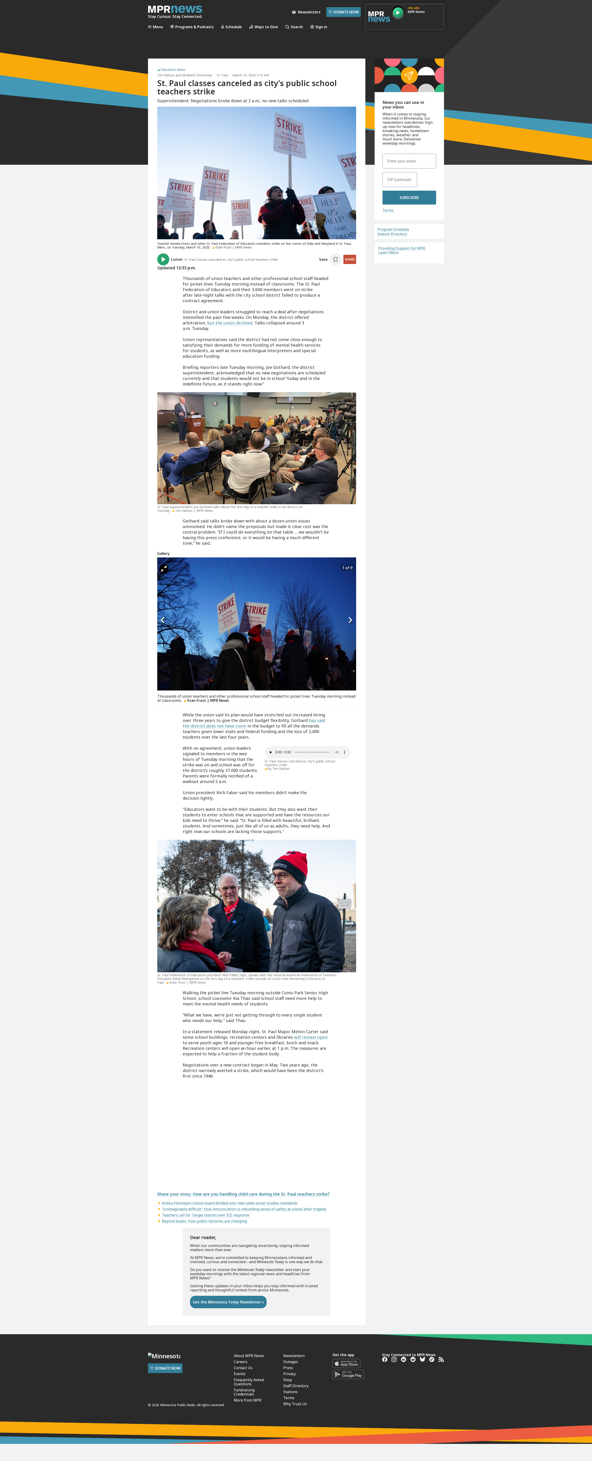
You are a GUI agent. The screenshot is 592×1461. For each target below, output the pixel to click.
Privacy (289, 1373)
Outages (290, 1361)
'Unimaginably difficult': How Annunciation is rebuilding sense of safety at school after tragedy (244, 1209)
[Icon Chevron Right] (350, 620)
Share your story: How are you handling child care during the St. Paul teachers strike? (243, 1194)
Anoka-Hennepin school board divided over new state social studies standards (229, 1203)
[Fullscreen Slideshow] (163, 569)
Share (350, 259)
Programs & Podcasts (194, 27)
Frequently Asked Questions (249, 1381)
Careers (240, 1361)
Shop (287, 1379)
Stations (290, 1391)
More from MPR (247, 1400)
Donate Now (343, 12)
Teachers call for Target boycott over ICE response (205, 1215)
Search (297, 27)
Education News (173, 69)
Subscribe (409, 197)
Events (239, 1373)
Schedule (233, 27)
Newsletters (294, 1355)
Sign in (321, 27)
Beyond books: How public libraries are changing (204, 1221)
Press (288, 1367)
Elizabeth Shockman (197, 75)
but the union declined (230, 323)
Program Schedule (393, 229)
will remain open (310, 1037)
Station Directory (392, 234)
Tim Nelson (166, 75)
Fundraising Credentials (244, 1392)
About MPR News (249, 1355)
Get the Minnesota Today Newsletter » (228, 1302)
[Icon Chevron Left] (163, 620)
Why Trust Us (295, 1403)
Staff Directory (295, 1385)
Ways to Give (266, 27)
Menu (158, 27)
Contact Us (243, 1367)
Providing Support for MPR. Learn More (402, 250)
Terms (388, 210)
